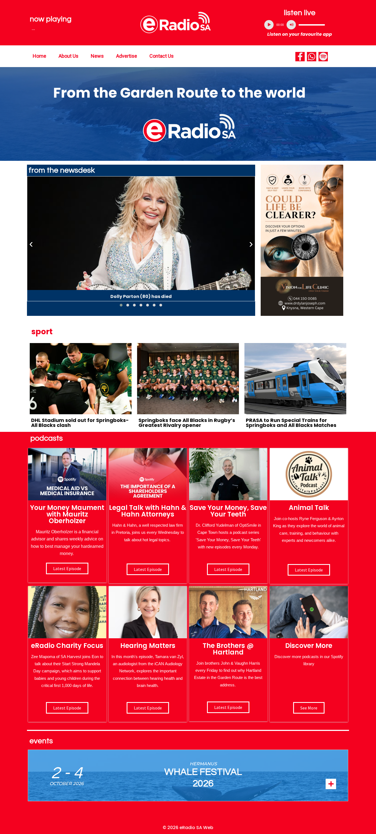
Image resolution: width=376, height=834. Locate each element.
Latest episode (67, 568)
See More (308, 708)
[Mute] (291, 24)
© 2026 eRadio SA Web (188, 827)
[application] (300, 24)
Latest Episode (228, 569)
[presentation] (31, 244)
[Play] (269, 24)
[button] (121, 305)
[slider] (311, 24)
